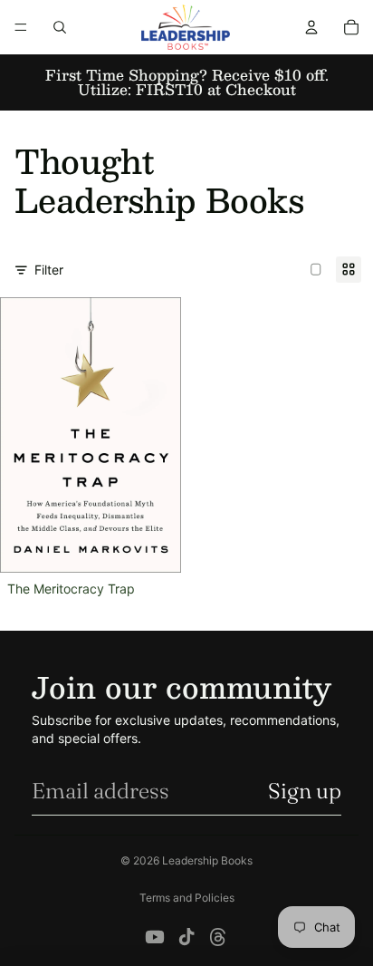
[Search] (60, 27)
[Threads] (218, 937)
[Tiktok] (186, 937)
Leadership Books (207, 860)
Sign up (304, 791)
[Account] (311, 27)
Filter (48, 269)
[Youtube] (155, 937)
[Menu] (21, 27)
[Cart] (351, 27)
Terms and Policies (186, 897)
